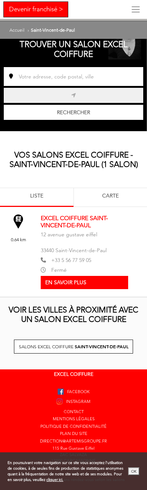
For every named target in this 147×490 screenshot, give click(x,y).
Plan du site (73, 433)
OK (133, 471)
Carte (110, 195)
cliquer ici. (54, 479)
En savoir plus (65, 282)
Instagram (78, 401)
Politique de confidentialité (73, 426)
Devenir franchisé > (36, 9)
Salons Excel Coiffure (74, 346)
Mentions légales (74, 418)
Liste (36, 195)
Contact (74, 411)
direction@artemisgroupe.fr (73, 441)
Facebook (78, 391)
